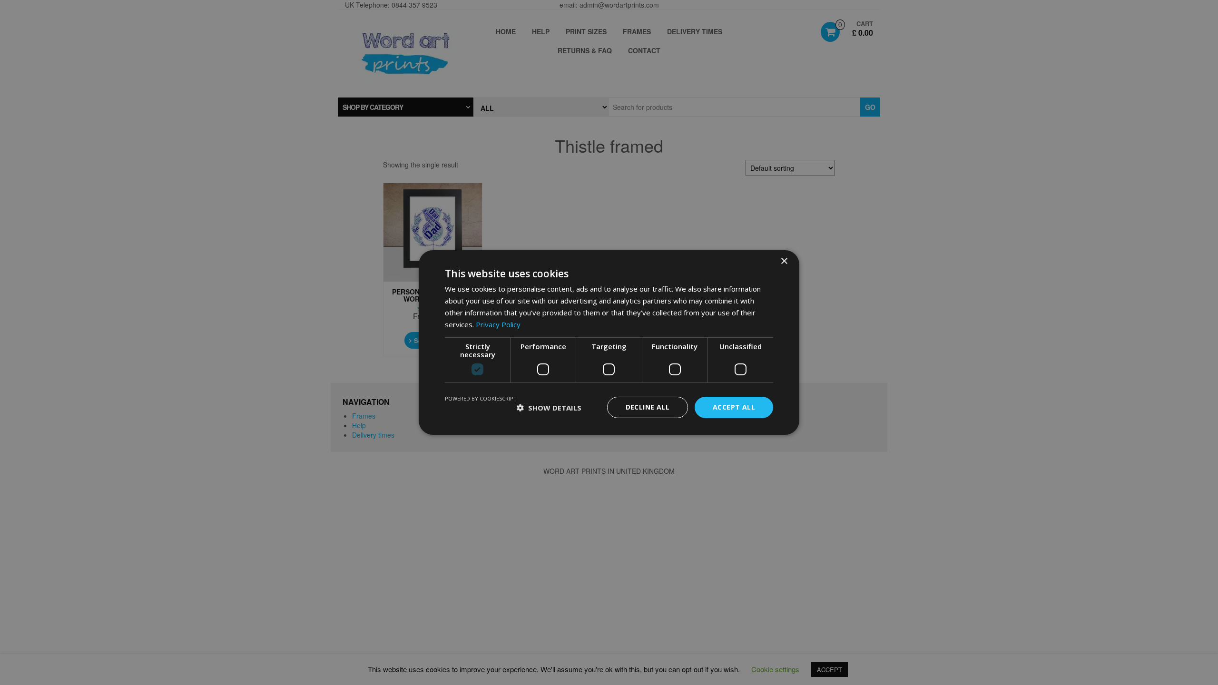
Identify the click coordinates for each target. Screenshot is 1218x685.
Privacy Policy (498, 324)
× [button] (783, 261)
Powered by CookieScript (481, 398)
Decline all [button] (647, 406)
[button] (549, 407)
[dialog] (609, 342)
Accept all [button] (734, 406)
